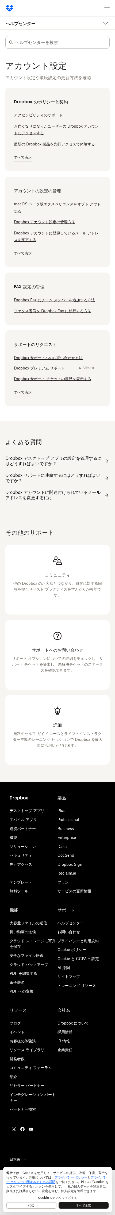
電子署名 (17, 982)
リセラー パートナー (27, 1085)
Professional (68, 819)
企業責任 (64, 1049)
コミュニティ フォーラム (31, 1067)
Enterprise (66, 837)
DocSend (65, 855)
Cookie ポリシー (71, 949)
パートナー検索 (23, 1109)
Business (65, 828)
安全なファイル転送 (26, 955)
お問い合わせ (68, 931)
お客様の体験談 (23, 1041)
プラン (63, 882)
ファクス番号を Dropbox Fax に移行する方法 (52, 310)
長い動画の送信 (23, 931)
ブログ (15, 1023)
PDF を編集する (23, 973)
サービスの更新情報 (74, 891)
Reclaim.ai (66, 873)
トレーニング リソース (76, 985)
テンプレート (21, 882)
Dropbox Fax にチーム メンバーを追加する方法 (54, 300)
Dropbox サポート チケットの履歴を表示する (52, 378)
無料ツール (19, 891)
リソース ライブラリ (27, 1049)
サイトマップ (68, 976)
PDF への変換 (21, 991)
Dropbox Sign (69, 864)
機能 (13, 837)
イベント (17, 1032)
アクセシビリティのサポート (38, 115)
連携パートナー (23, 828)
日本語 (15, 1159)
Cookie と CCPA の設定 (78, 958)
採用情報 (64, 1032)
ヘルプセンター (21, 23)
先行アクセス (21, 864)
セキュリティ (21, 855)
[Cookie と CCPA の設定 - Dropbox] (57, 1189)
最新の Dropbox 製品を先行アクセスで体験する (54, 144)
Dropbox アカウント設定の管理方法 (44, 222)
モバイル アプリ (23, 819)
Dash (62, 846)
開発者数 (17, 1058)
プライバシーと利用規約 (78, 940)
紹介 (13, 1076)
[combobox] (62, 42)
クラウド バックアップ (29, 964)
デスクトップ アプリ (27, 810)
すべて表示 (23, 157)
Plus (61, 810)
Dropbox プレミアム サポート (39, 368)
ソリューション (23, 846)
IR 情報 (63, 1041)
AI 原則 (63, 967)
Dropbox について (73, 1023)
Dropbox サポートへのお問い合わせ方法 (48, 357)
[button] (11, 42)
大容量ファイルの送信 (28, 923)
